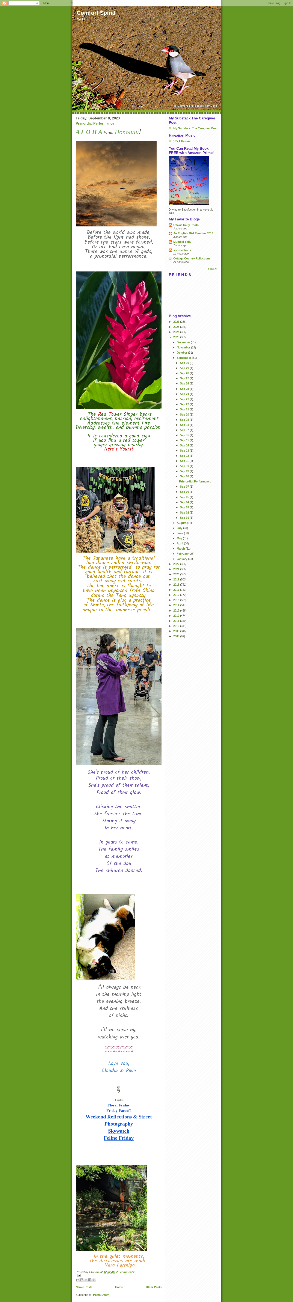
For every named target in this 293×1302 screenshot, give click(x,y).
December (184, 342)
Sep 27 (185, 378)
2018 (176, 584)
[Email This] (78, 1280)
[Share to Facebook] (90, 1280)
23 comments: (125, 1272)
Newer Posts (84, 1287)
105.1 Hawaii (181, 141)
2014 (176, 605)
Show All (212, 269)
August (182, 522)
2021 (176, 569)
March (181, 548)
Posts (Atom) (101, 1294)
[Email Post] (119, 1275)
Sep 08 (185, 476)
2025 (176, 327)
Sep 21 (185, 409)
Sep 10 (185, 466)
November (184, 347)
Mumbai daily (182, 241)
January (182, 559)
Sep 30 (185, 363)
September (184, 357)
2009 (176, 631)
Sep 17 (185, 430)
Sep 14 (185, 445)
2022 (176, 564)
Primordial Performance (95, 123)
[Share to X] (86, 1280)
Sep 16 (185, 435)
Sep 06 (185, 491)
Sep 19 (185, 419)
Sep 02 (185, 512)
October (182, 352)
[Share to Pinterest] (94, 1280)
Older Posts (154, 1287)
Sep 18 (185, 424)
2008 (176, 636)
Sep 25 (185, 388)
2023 (176, 337)
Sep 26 (185, 383)
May (180, 538)
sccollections (182, 250)
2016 (176, 595)
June (180, 533)
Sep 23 (185, 399)
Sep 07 (185, 486)
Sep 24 (185, 394)
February (183, 553)
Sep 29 (185, 368)
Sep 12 (185, 455)
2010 (176, 626)
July (180, 528)
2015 (176, 600)
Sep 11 (185, 461)
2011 (176, 620)
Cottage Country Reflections (191, 258)
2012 (176, 615)
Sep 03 (185, 507)
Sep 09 (185, 471)
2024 (176, 332)
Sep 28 (185, 373)
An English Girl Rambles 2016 (193, 233)
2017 (176, 589)
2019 (176, 579)
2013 (176, 610)
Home (119, 1287)
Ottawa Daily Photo (186, 225)
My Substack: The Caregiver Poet (195, 128)
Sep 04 (185, 502)
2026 (176, 321)
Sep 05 (185, 497)
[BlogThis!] (82, 1280)
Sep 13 (185, 450)
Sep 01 (185, 517)
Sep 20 (185, 414)
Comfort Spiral (96, 13)
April (180, 543)
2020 (176, 574)
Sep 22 (185, 404)
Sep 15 (185, 440)
